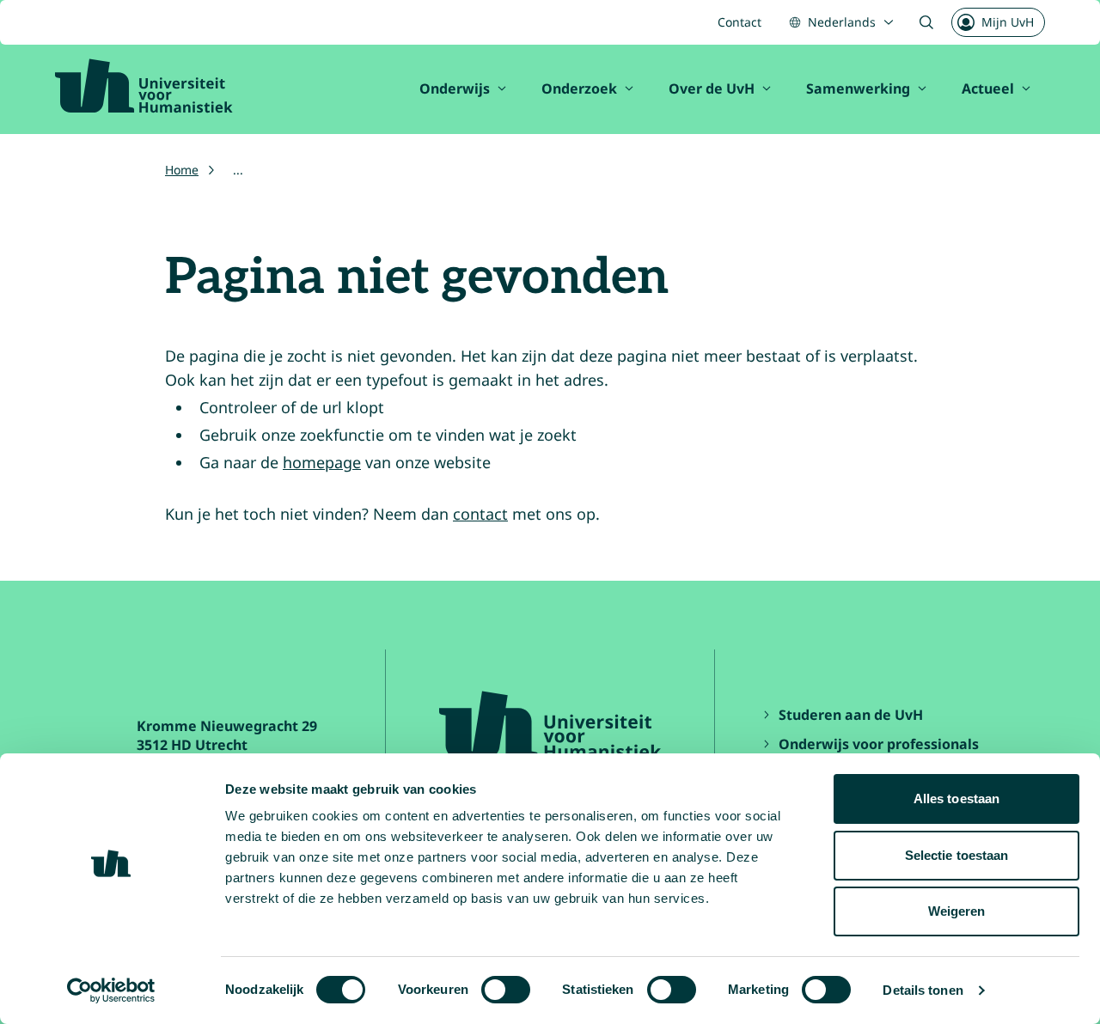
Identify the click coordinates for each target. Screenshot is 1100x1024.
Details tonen (922, 990)
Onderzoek (579, 88)
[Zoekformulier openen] (926, 22)
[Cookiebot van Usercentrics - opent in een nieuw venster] (111, 990)
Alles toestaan (956, 798)
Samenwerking (858, 88)
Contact (739, 22)
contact (480, 513)
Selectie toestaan (957, 855)
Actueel (988, 88)
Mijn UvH (1007, 22)
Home (182, 170)
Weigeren (957, 911)
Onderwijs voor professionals (879, 743)
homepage (322, 462)
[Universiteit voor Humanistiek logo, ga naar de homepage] (144, 85)
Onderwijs (454, 88)
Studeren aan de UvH (851, 714)
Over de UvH (712, 88)
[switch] (505, 989)
